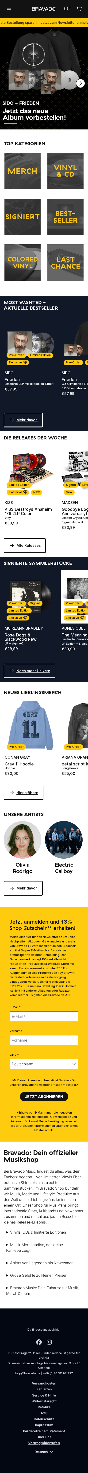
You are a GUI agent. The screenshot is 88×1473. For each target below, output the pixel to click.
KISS (9, 502)
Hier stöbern (27, 792)
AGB (44, 1413)
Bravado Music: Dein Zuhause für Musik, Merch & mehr (42, 1290)
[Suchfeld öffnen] (66, 9)
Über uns (44, 1437)
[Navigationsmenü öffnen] (9, 9)
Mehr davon (27, 420)
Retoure (44, 1407)
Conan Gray (17, 757)
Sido (9, 372)
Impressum (44, 1425)
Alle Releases (28, 545)
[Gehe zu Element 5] (67, 123)
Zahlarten (44, 1389)
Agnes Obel (74, 628)
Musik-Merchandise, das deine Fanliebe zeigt (34, 1247)
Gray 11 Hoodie (19, 764)
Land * (14, 1054)
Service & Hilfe (44, 1395)
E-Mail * (15, 1007)
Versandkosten (44, 1383)
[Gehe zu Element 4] (53, 123)
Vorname (16, 1031)
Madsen (70, 502)
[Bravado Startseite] (43, 9)
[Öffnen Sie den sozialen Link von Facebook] (39, 1342)
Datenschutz (44, 1419)
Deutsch (41, 1452)
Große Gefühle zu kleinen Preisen (38, 1275)
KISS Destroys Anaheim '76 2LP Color (28, 511)
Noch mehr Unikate (33, 670)
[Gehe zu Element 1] (10, 123)
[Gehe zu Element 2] (25, 123)
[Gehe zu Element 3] (39, 123)
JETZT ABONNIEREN (44, 1096)
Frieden (12, 380)
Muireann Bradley (24, 628)
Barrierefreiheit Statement (44, 1431)
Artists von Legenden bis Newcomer (41, 1262)
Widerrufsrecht (44, 1401)
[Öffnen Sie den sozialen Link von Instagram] (49, 1342)
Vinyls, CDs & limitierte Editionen (38, 1232)
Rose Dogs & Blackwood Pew (21, 637)
